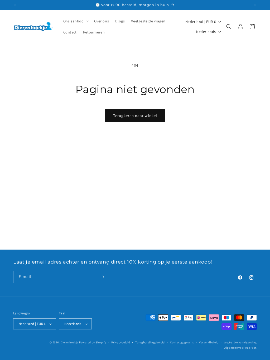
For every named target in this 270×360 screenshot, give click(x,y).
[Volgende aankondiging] (255, 5)
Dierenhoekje (69, 342)
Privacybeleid (120, 342)
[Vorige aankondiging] (15, 5)
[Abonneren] (102, 277)
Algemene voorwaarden (240, 347)
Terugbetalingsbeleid (150, 342)
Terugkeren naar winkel (135, 115)
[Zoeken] (229, 26)
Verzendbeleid (209, 342)
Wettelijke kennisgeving (240, 342)
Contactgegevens (182, 342)
